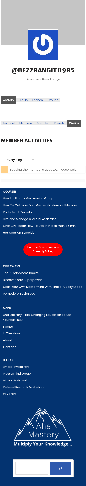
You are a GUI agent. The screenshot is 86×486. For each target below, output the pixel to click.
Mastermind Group (17, 373)
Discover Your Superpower (22, 280)
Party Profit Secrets (17, 212)
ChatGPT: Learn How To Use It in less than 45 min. (39, 226)
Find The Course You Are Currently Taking (43, 249)
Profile (23, 100)
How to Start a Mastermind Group (28, 198)
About (7, 340)
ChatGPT (10, 394)
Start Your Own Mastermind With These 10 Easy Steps (42, 287)
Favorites (43, 123)
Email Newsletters (16, 367)
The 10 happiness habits (21, 273)
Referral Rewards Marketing (23, 387)
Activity (8, 100)
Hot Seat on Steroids (18, 232)
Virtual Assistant (15, 380)
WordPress (57, 482)
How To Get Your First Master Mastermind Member (40, 205)
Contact (9, 347)
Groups (52, 100)
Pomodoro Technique (19, 293)
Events (8, 326)
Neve (24, 482)
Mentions (25, 123)
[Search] (60, 468)
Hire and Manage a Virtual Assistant (29, 219)
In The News (12, 333)
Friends (37, 100)
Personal (9, 123)
